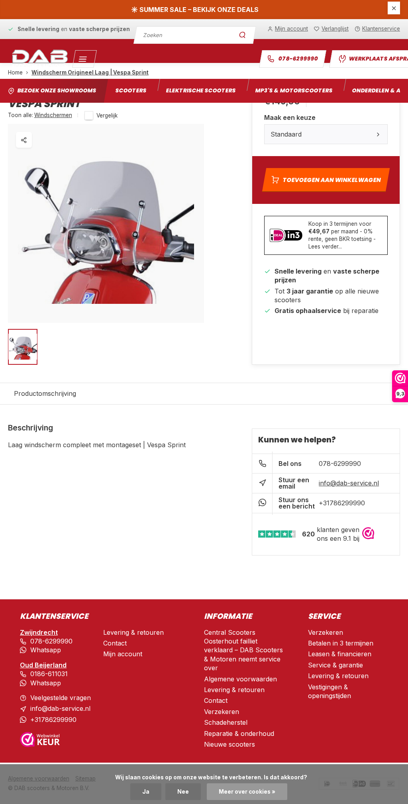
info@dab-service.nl (349, 483)
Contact (115, 643)
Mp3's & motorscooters (294, 90)
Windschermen (53, 115)
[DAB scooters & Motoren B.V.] (40, 59)
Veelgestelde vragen (60, 698)
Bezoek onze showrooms (57, 90)
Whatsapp (45, 650)
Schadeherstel (225, 722)
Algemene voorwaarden (240, 679)
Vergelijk (107, 115)
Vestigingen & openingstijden (329, 691)
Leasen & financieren (339, 654)
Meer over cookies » (247, 791)
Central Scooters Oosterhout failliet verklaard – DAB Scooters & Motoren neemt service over (243, 650)
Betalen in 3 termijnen (340, 643)
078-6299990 (298, 59)
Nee (183, 791)
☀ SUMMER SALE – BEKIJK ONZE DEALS (195, 10)
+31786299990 (342, 503)
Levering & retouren (133, 632)
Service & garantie (335, 665)
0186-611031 (49, 674)
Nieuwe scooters (229, 744)
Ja (145, 791)
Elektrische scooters (200, 90)
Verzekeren (221, 712)
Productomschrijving (45, 393)
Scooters (131, 90)
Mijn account (122, 654)
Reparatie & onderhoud (239, 733)
